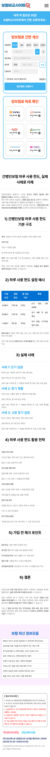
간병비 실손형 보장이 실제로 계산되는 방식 (18, 671)
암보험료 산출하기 (25, 86)
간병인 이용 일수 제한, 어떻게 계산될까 (17, 661)
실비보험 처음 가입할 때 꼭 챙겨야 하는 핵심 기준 (21, 646)
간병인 (42, 45)
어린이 (35, 45)
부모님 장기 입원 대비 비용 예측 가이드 (17, 666)
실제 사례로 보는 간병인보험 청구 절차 (17, 656)
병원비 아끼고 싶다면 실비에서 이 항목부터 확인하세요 (23, 641)
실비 (21, 45)
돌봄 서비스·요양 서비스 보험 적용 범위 (17, 676)
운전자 (28, 45)
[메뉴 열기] (47, 5)
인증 (42, 65)
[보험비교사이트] (16, 5)
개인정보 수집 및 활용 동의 (16, 79)
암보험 (14, 45)
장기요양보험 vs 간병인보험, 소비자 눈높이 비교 (20, 651)
